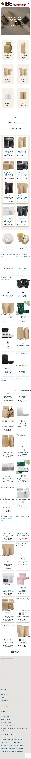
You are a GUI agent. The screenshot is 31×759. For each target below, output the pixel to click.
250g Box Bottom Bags (8, 426)
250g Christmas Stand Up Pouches (23, 479)
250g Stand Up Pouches (8, 564)
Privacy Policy (5, 716)
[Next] (18, 652)
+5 (8, 424)
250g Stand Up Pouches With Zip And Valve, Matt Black (22, 221)
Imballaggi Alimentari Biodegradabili (12, 742)
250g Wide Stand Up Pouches (23, 562)
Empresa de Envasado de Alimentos (12, 752)
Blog (2, 697)
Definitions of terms (7, 704)
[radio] (8, 292)
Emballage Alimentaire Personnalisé (12, 749)
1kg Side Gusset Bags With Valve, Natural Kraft (22, 151)
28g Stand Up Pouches (8, 295)
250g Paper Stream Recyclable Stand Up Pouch (8, 535)
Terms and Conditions (7, 725)
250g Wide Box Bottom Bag (8, 479)
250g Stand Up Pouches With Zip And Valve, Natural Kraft (22, 198)
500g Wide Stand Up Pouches (8, 643)
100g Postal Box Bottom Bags (8, 372)
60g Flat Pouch (23, 295)
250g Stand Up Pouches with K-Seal (23, 591)
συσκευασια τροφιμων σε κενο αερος (12, 746)
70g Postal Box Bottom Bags (8, 345)
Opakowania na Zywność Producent (12, 739)
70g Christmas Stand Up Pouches (23, 320)
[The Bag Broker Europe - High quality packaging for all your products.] (15, 4)
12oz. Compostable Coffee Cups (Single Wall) (23, 270)
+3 (8, 561)
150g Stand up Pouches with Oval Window (8, 398)
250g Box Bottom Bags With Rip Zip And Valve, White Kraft (8, 221)
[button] (2, 3)
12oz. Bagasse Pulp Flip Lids (8, 269)
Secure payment (6, 719)
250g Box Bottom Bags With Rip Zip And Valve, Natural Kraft (9, 175)
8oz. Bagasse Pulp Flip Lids (8, 247)
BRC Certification (6, 722)
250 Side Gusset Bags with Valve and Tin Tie (23, 534)
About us (4, 694)
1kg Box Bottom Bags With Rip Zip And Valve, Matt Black (8, 152)
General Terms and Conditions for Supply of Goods (14, 729)
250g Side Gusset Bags (8, 508)
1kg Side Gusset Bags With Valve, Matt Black (8, 197)
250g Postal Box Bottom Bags (23, 424)
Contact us (4, 701)
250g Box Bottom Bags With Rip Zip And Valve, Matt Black (22, 175)
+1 (8, 505)
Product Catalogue (6, 707)
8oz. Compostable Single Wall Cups (23, 247)
